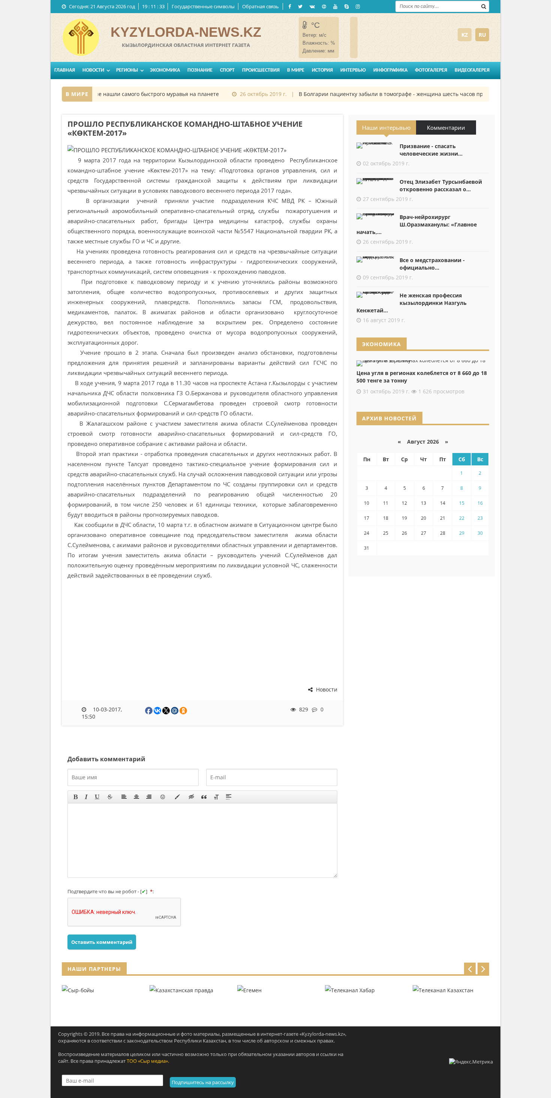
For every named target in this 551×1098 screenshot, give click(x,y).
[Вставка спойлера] (228, 797)
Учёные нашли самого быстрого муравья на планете (141, 94)
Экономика (165, 70)
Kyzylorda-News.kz (186, 32)
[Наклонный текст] (86, 797)
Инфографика (390, 70)
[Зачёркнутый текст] (109, 797)
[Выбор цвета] (177, 797)
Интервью (353, 70)
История (322, 70)
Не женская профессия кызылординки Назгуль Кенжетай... (411, 303)
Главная (64, 70)
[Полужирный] (75, 797)
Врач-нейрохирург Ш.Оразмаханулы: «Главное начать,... (416, 224)
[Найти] (483, 5)
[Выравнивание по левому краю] (124, 797)
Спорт (227, 70)
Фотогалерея (431, 70)
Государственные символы (203, 6)
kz (464, 34)
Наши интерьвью (386, 127)
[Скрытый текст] (191, 797)
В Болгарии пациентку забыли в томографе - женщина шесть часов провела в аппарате (405, 94)
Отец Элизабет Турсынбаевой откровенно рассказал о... (441, 185)
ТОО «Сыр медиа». (148, 1061)
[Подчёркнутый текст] (97, 797)
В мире (295, 70)
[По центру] (136, 797)
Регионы (127, 70)
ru (482, 34)
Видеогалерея (472, 70)
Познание (200, 70)
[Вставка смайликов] (163, 797)
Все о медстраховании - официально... (432, 263)
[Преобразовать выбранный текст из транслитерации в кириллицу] (216, 797)
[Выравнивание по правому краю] (148, 797)
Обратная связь (260, 6)
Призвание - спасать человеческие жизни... (431, 149)
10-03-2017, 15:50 (102, 713)
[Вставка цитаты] (204, 797)
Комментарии (446, 127)
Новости (93, 70)
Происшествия (261, 70)
